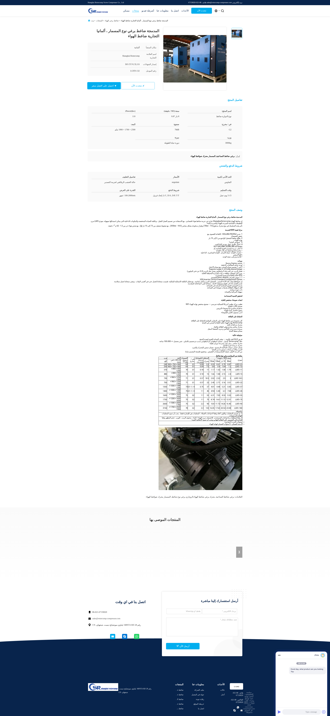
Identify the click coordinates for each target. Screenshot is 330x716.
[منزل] (98, 11)
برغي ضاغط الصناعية (225, 497)
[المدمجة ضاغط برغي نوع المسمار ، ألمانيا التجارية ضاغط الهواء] (194, 58)
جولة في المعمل (198, 695)
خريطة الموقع (199, 704)
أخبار (223, 695)
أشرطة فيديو (148, 10)
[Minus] (279, 655)
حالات (222, 690)
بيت (92, 21)
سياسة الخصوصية (249, 693)
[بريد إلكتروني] (116, 638)
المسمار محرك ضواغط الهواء (158, 497)
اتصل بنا (175, 10)
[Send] (279, 712)
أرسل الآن (184, 646)
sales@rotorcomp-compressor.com (106, 618)
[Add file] (324, 712)
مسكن (126, 10)
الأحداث (185, 10)
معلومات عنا (162, 10)
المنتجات (99, 21)
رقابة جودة (200, 699)
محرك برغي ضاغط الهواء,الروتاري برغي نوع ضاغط (193, 497)
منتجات (135, 10)
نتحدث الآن (201, 11)
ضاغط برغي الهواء (112, 21)
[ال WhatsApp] (140, 638)
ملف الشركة (199, 690)
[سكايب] (128, 638)
